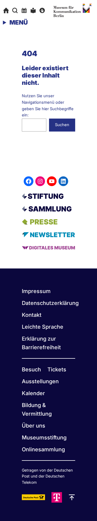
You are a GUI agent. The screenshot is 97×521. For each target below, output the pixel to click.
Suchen (62, 124)
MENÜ (18, 22)
